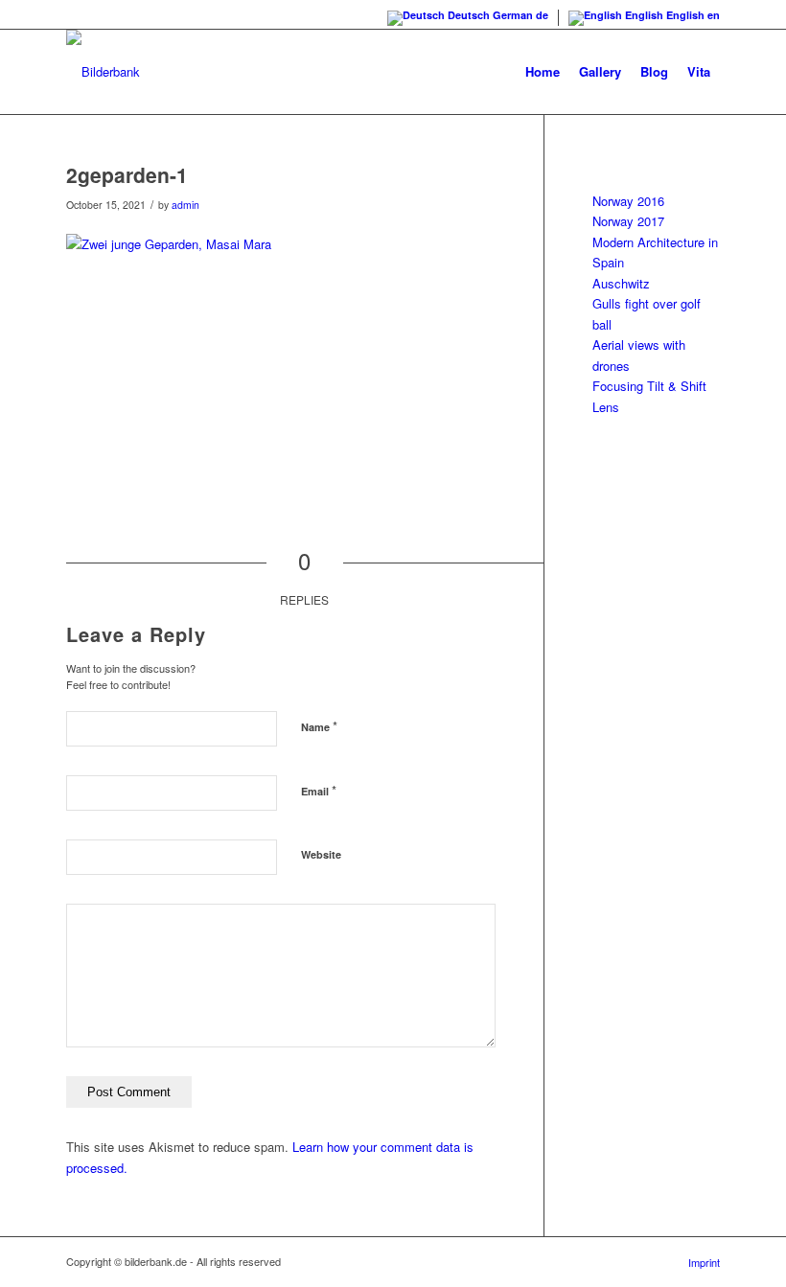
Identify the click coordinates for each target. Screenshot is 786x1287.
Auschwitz (621, 283)
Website (321, 854)
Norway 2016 (628, 201)
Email (318, 790)
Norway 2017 (628, 221)
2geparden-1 (127, 174)
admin (185, 204)
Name (319, 726)
